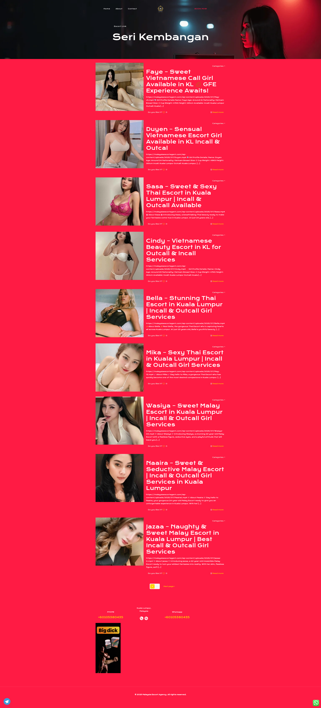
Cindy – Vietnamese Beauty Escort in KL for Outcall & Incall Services (183, 250)
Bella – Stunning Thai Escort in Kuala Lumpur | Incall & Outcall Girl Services (184, 307)
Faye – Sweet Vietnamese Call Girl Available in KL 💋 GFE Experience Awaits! (181, 81)
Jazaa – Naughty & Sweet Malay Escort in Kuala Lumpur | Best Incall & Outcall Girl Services (182, 539)
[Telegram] (7, 701)
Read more (218, 112)
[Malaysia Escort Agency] (160, 9)
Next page (169, 586)
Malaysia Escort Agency (154, 694)
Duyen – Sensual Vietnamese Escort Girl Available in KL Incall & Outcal (184, 138)
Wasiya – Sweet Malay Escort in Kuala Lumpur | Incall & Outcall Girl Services (184, 415)
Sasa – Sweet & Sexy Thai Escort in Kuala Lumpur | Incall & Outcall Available (181, 195)
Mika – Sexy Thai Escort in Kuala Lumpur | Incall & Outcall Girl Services (185, 358)
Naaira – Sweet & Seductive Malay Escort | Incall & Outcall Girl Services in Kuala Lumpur (185, 475)
